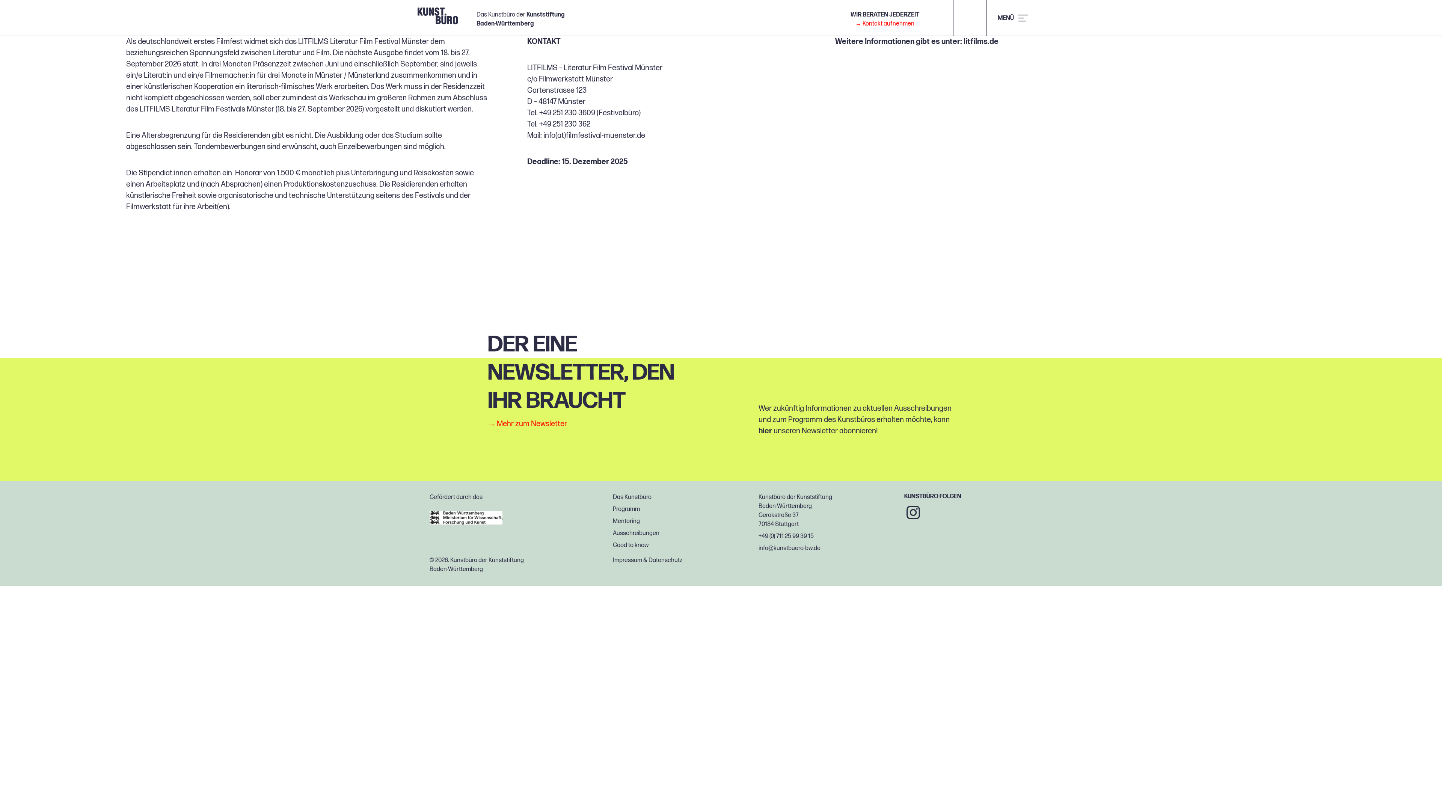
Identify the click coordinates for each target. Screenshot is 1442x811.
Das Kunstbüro (632, 497)
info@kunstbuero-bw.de (790, 548)
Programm (626, 509)
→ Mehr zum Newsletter (527, 423)
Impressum (627, 560)
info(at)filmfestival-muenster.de (594, 135)
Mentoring (626, 521)
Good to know (631, 545)
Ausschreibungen (636, 533)
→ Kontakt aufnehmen (884, 23)
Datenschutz (666, 560)
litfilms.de (981, 41)
